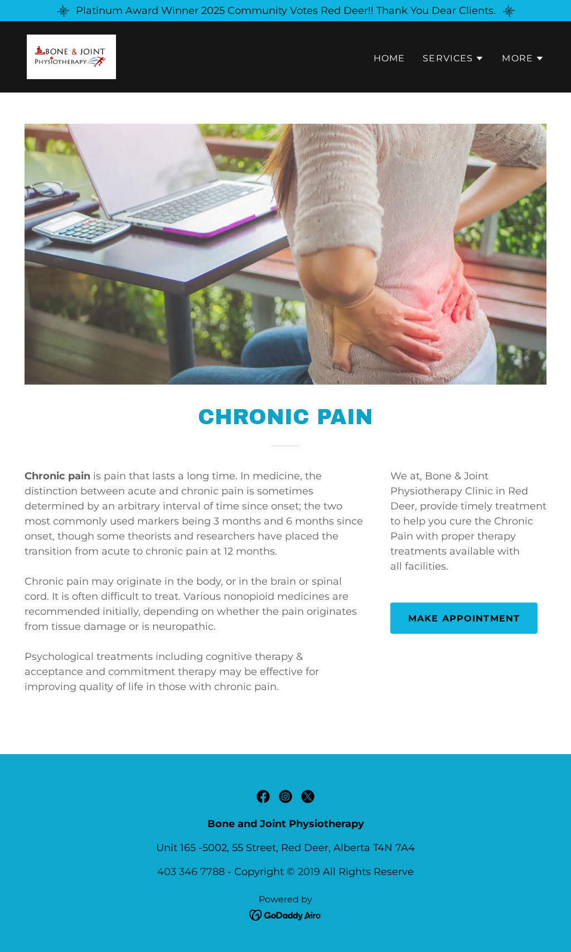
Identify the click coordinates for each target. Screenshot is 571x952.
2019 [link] (309, 872)
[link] (71, 56)
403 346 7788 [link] (191, 872)
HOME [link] (389, 58)
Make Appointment (464, 618)
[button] (453, 58)
